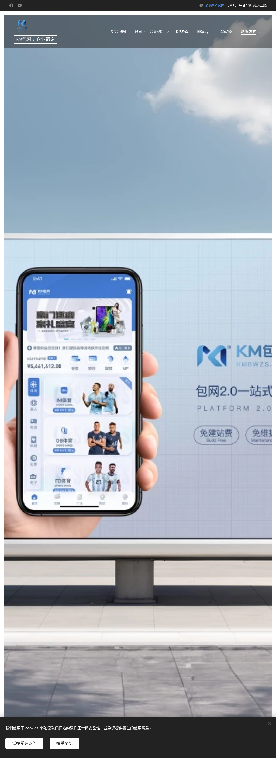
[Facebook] (11, 5)
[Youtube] (19, 5)
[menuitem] (119, 31)
